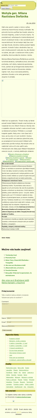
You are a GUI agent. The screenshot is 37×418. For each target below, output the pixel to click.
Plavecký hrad (10, 258)
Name (4, 318)
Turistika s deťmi (18, 384)
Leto (10, 355)
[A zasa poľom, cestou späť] (24, 161)
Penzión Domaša (11, 270)
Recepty (22, 382)
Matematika (10, 377)
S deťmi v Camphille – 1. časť (18, 345)
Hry (20, 372)
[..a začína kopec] (12, 159)
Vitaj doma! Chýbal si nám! (17, 353)
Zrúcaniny (30, 387)
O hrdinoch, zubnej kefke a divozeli (20, 360)
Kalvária (13, 375)
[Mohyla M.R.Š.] (25, 159)
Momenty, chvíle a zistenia (17, 341)
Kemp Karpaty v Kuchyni (13, 282)
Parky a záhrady (11, 379)
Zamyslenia (9, 387)
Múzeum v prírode (27, 377)
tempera (18, 414)
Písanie (20, 379)
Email (4, 322)
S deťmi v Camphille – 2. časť (18, 343)
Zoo (25, 387)
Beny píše (21, 368)
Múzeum (17, 377)
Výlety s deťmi (29, 384)
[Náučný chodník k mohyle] (18, 156)
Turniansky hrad (11, 255)
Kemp (25, 375)
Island (24, 372)
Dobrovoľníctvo (23, 370)
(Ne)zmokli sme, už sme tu (15, 268)
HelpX (15, 372)
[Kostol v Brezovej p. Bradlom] (18, 154)
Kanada (20, 375)
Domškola (9, 372)
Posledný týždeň (14, 338)
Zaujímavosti (18, 387)
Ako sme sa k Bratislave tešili (15, 265)
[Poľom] (28, 158)
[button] (2, 3)
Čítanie (15, 370)
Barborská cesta (11, 368)
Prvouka (16, 382)
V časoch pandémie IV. (16, 348)
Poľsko (26, 379)
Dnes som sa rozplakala (16, 357)
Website (4, 326)
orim (19, 412)
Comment (5, 301)
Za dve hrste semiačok (16, 350)
